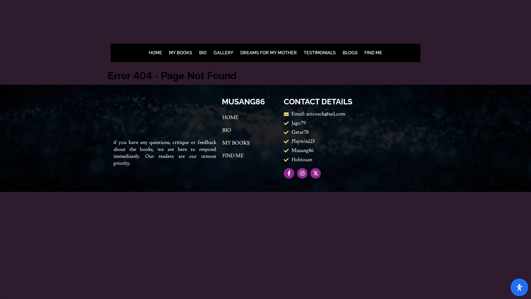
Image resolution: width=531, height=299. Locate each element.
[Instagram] (302, 173)
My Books (180, 52)
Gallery (223, 52)
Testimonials (320, 52)
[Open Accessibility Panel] (519, 287)
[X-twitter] (315, 173)
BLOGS (350, 52)
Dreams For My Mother (268, 52)
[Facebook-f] (289, 173)
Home (155, 52)
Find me (373, 52)
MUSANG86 (243, 101)
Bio (203, 52)
